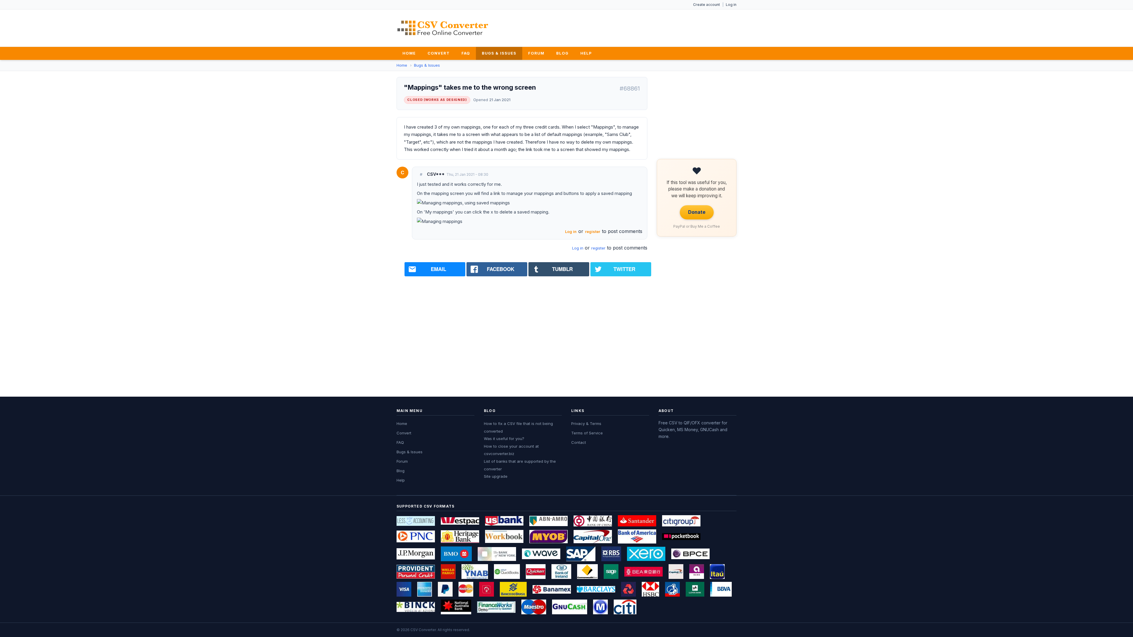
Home (409, 53)
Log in (731, 4)
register (592, 231)
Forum (536, 53)
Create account (706, 4)
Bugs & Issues (499, 53)
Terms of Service (587, 433)
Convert (439, 53)
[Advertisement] (629, 27)
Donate (696, 212)
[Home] (443, 28)
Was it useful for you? (504, 438)
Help (586, 53)
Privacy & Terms (586, 423)
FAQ (465, 53)
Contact (578, 442)
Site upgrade (495, 476)
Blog (562, 53)
